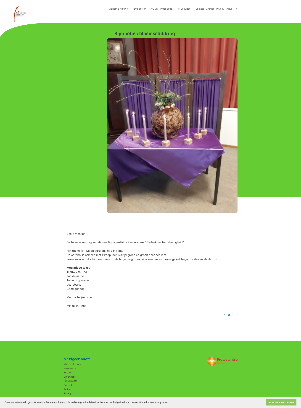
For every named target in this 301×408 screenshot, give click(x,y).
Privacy (220, 8)
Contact (199, 8)
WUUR (154, 8)
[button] (169, 402)
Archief (210, 8)
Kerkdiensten (139, 8)
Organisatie (166, 8)
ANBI (229, 8)
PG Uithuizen (184, 8)
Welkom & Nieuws (118, 8)
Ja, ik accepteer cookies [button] (281, 402)
